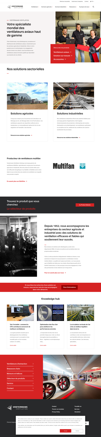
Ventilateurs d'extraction (17, 364)
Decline (77, 430)
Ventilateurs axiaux (61, 52)
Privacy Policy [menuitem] (56, 412)
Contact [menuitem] (86, 1)
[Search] (93, 6)
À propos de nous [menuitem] (84, 7)
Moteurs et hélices (14, 373)
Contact (10, 388)
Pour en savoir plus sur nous (54, 273)
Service (10, 383)
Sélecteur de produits (16, 378)
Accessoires (59, 59)
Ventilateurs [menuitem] (34, 7)
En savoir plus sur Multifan (16, 181)
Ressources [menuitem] (72, 7)
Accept (65, 430)
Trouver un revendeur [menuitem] (58, 409)
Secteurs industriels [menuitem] (60, 7)
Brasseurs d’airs (13, 369)
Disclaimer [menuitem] (78, 412)
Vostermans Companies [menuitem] (77, 1)
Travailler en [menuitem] (78, 406)
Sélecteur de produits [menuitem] (65, 1)
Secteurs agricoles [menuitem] (46, 7)
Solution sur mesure (62, 56)
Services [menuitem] (77, 409)
